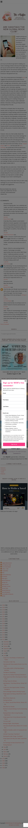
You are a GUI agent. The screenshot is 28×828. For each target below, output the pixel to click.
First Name (6, 399)
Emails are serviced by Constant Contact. (12, 440)
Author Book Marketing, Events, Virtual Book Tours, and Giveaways (14, 416)
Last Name (5, 406)
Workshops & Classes (10, 426)
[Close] (25, 381)
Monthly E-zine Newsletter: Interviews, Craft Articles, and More (14, 423)
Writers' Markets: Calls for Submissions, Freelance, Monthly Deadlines (13, 430)
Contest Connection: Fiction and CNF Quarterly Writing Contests (14, 419)
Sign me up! (14, 444)
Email (4, 393)
